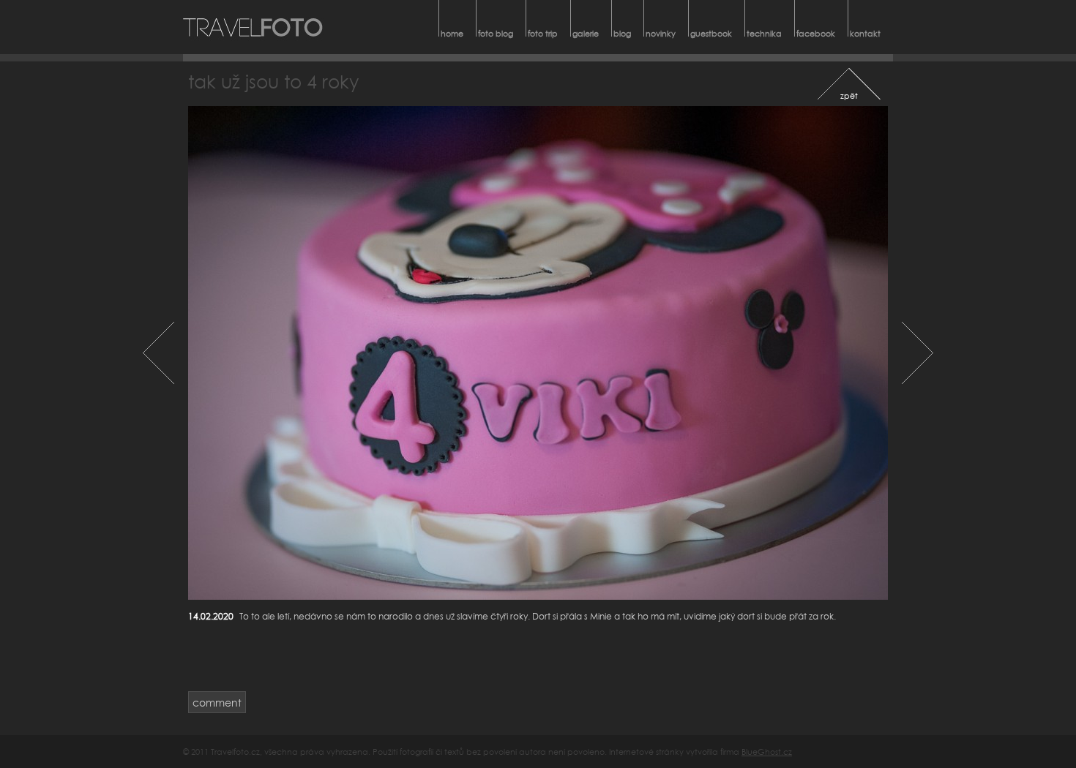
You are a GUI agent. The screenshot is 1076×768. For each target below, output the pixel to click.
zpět (849, 95)
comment (217, 702)
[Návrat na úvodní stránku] (253, 27)
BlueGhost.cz (766, 751)
